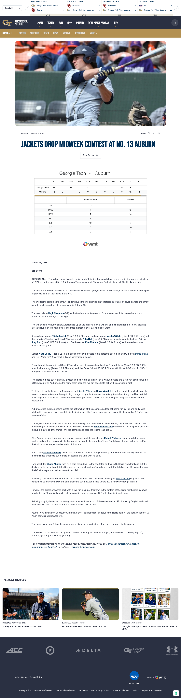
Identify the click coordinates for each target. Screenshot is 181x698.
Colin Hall (87, 339)
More (92, 33)
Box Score (88, 155)
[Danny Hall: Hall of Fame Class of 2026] (31, 604)
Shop (69, 22)
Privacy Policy (25, 690)
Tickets (50, 22)
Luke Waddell (104, 391)
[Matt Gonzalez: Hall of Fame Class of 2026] (90, 604)
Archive (66, 33)
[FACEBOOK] (154, 133)
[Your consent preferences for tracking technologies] (176, 693)
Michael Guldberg (52, 452)
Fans (61, 22)
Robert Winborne (112, 438)
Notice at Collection (121, 690)
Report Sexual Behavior (152, 690)
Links (48, 15)
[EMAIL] (159, 133)
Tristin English (59, 336)
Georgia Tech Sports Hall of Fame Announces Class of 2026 (149, 627)
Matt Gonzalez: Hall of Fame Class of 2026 (84, 626)
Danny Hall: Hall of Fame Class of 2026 (22, 626)
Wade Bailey (44, 353)
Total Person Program (98, 22)
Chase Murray (54, 464)
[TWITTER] (149, 133)
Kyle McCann (91, 342)
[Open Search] (174, 22)
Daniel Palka (141, 353)
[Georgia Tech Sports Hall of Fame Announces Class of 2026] (150, 604)
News (55, 33)
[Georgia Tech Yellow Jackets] (15, 23)
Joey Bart (36, 342)
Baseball (25, 133)
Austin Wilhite (114, 336)
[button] (176, 8)
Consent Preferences (43, 690)
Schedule (34, 33)
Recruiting (80, 33)
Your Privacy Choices (100, 690)
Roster (22, 33)
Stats (46, 33)
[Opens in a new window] (14, 650)
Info (116, 22)
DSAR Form (83, 690)
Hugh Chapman (56, 313)
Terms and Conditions (65, 690)
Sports (40, 22)
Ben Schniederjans (103, 426)
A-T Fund (80, 22)
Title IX (136, 690)
